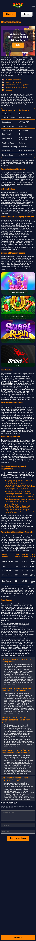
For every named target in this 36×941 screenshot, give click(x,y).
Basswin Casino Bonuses (13, 79)
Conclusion (8, 90)
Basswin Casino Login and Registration (17, 85)
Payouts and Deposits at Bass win (16, 87)
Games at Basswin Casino (13, 82)
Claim (18, 45)
